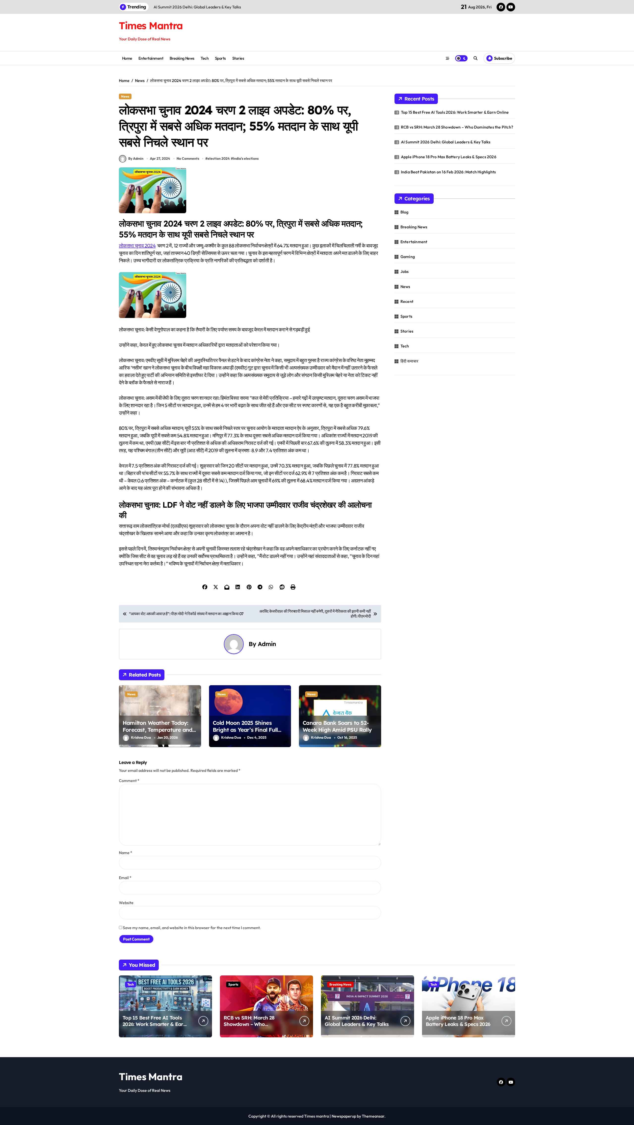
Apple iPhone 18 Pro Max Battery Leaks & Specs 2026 (448, 156)
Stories (238, 58)
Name (125, 852)
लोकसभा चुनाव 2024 (137, 245)
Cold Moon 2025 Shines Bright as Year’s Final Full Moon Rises (245, 729)
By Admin (135, 158)
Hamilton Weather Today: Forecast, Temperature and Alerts (157, 729)
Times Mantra (151, 25)
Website (126, 902)
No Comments (188, 158)
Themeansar (373, 1116)
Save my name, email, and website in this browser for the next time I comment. (192, 927)
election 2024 (219, 158)
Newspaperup (344, 1116)
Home (127, 58)
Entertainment (150, 58)
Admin (267, 644)
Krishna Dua (141, 737)
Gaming (407, 256)
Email (125, 877)
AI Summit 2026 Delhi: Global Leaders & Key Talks (446, 141)
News (125, 96)
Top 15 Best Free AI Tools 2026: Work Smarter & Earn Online (455, 112)
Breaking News (182, 58)
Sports (220, 58)
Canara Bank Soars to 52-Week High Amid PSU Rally (337, 726)
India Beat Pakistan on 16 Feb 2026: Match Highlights (448, 171)
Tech (205, 58)
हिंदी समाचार (409, 361)
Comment (129, 780)
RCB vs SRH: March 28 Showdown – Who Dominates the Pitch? (457, 127)
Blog (404, 211)
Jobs (404, 271)
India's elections (246, 158)
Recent (406, 301)
